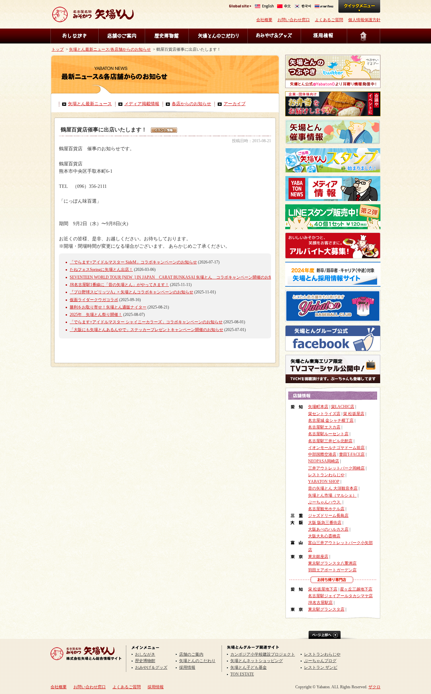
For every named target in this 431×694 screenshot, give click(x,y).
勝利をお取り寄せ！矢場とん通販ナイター (108, 307)
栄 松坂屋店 (353, 413)
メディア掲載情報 (141, 103)
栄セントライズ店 (324, 413)
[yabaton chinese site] (284, 6)
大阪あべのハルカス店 (328, 529)
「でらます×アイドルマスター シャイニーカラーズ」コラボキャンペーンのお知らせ (146, 322)
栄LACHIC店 (342, 406)
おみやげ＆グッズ (274, 36)
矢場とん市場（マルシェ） (332, 495)
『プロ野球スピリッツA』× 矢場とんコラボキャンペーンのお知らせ (131, 292)
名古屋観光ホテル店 (326, 508)
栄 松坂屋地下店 (322, 589)
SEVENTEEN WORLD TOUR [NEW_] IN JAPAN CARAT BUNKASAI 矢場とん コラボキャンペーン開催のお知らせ (175, 277)
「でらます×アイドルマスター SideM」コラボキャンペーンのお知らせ (133, 262)
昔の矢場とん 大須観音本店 (333, 488)
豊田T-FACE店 (352, 454)
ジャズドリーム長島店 (328, 515)
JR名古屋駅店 (320, 602)
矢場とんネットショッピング (256, 660)
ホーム (363, 36)
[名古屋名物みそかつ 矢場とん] (93, 19)
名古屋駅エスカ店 (324, 427)
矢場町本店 (318, 406)
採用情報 (324, 36)
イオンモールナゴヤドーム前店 (336, 447)
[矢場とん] (86, 662)
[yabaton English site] (264, 6)
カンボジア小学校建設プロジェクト (262, 654)
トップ (58, 49)
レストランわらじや (326, 475)
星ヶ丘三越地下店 (356, 589)
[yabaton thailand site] (323, 6)
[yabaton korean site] (302, 6)
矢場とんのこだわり (218, 36)
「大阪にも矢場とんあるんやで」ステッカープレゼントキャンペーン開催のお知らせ (146, 329)
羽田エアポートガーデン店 (332, 570)
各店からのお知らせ (191, 103)
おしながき (74, 36)
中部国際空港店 (322, 454)
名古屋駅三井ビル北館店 (330, 441)
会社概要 (264, 19)
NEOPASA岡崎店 (323, 461)
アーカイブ (234, 103)
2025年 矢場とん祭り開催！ (96, 314)
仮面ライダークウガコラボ (94, 299)
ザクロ (374, 687)
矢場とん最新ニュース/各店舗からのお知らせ (110, 49)
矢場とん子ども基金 (248, 667)
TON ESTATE (242, 674)
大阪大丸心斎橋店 (324, 536)
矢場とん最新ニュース (90, 103)
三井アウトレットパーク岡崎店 (336, 468)
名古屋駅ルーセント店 (328, 434)
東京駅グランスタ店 (326, 609)
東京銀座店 (318, 556)
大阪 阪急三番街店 (324, 522)
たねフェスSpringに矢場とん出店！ (101, 269)
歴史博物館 (167, 36)
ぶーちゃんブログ (320, 660)
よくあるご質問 (329, 19)
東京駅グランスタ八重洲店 (332, 563)
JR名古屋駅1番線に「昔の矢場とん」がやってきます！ (119, 284)
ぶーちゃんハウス (324, 502)
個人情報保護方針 (364, 19)
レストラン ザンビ (320, 667)
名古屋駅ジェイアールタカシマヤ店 (340, 596)
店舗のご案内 (121, 36)
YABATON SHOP (323, 481)
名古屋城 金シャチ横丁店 (331, 420)
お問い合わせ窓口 (293, 19)
